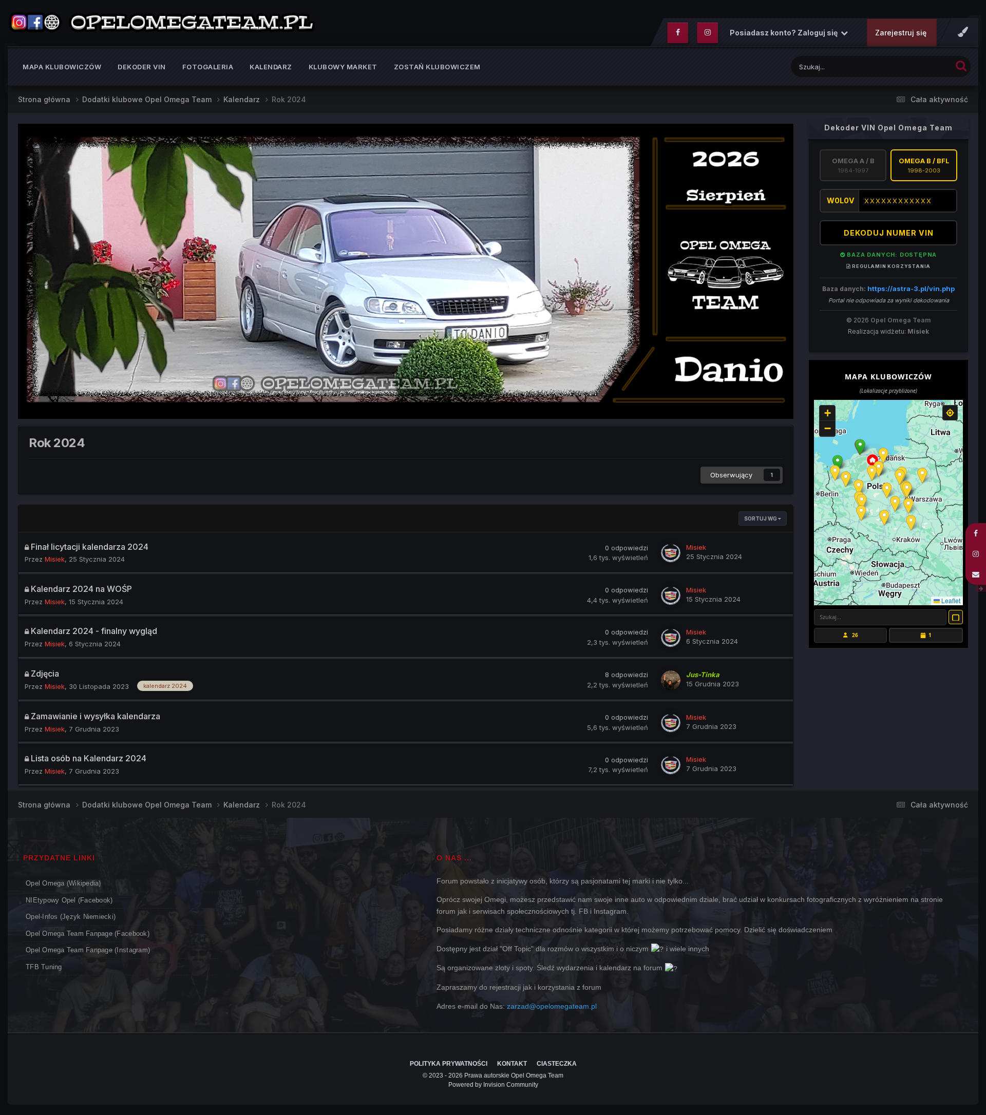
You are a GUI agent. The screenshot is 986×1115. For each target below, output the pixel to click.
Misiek (918, 331)
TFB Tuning (44, 967)
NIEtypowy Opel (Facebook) (69, 900)
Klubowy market (343, 67)
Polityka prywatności (448, 1063)
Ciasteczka (557, 1063)
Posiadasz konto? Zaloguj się (785, 32)
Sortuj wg (761, 518)
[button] (860, 447)
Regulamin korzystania (891, 266)
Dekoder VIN (142, 67)
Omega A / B (853, 165)
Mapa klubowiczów (62, 67)
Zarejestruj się (900, 32)
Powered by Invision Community (493, 1084)
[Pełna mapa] (956, 617)
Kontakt (512, 1063)
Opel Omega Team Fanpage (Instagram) (88, 950)
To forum (924, 66)
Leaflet (950, 600)
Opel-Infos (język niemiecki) (71, 916)
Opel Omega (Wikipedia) (63, 883)
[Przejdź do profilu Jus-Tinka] (670, 680)
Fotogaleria (208, 67)
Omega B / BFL (924, 165)
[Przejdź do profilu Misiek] (670, 553)
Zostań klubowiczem (437, 67)
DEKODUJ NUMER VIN (889, 232)
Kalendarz (271, 67)
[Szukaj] (961, 65)
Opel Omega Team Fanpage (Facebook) (87, 933)
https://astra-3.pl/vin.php (911, 288)
